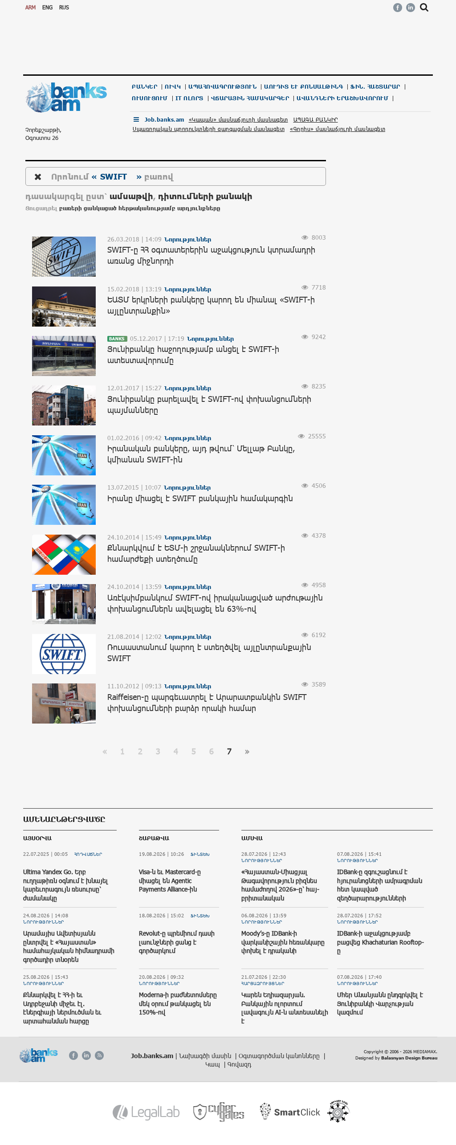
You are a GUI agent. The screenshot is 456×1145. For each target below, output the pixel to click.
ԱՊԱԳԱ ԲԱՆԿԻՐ (315, 119)
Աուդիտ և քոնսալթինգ (303, 86)
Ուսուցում (150, 98)
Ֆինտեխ (200, 854)
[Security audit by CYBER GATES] (219, 1112)
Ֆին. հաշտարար (375, 86)
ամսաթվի (131, 196)
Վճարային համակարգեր (250, 98)
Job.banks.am (164, 119)
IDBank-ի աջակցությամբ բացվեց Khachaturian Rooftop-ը (380, 941)
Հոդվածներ (88, 854)
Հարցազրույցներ (262, 983)
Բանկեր (144, 86)
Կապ (213, 1064)
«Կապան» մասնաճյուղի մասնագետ (238, 119)
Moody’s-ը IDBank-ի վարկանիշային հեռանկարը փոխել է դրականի (283, 941)
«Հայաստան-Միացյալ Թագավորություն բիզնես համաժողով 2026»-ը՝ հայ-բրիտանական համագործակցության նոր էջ (284, 889)
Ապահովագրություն (222, 86)
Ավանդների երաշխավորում (342, 98)
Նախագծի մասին (206, 1055)
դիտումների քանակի (205, 196)
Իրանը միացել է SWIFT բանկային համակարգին (200, 498)
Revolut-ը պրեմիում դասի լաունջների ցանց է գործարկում (177, 941)
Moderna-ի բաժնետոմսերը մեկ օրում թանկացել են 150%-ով (178, 1003)
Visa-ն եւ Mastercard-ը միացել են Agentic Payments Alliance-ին (170, 880)
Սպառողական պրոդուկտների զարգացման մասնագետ (209, 129)
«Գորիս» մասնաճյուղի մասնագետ (337, 129)
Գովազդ (239, 1064)
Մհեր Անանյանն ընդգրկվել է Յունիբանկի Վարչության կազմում (380, 1003)
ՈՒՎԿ (173, 86)
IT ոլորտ (189, 98)
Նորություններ (43, 921)
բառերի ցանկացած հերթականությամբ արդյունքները (139, 208)
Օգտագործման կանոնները (280, 1055)
